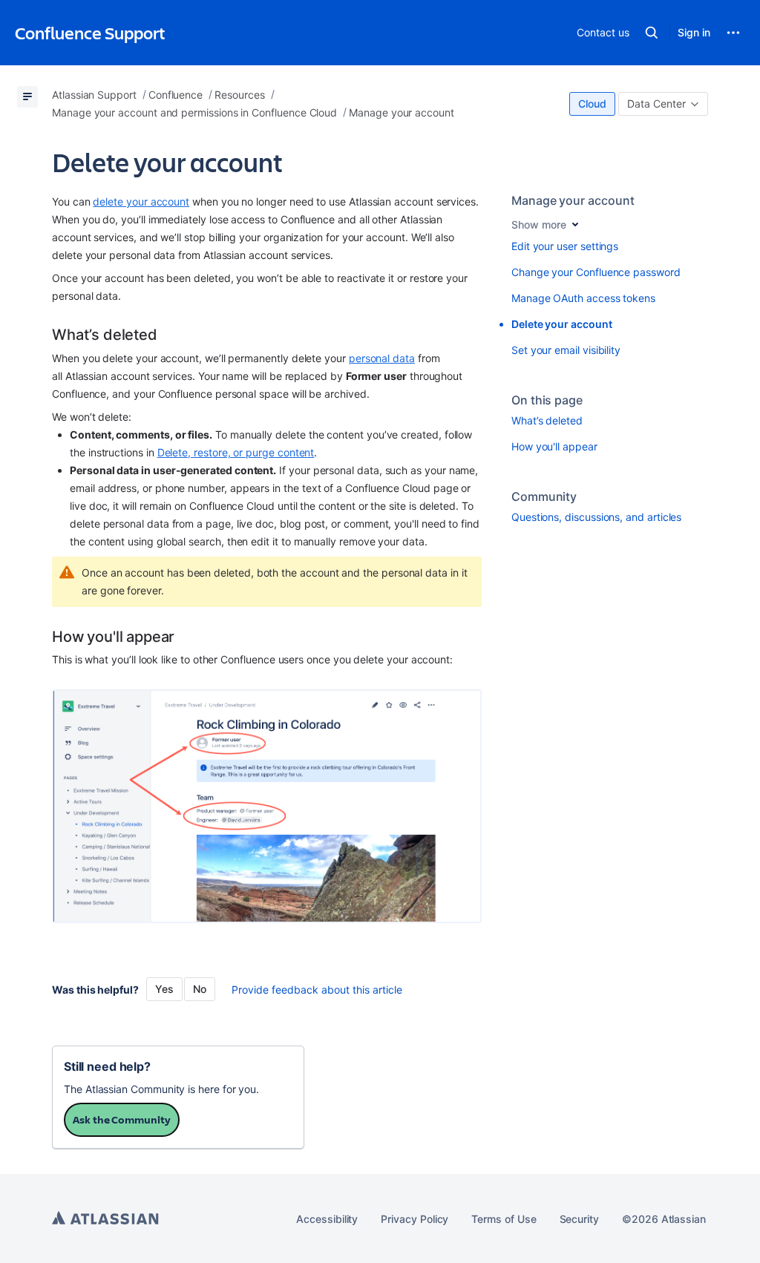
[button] (652, 33)
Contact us (603, 32)
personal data (382, 358)
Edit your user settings (564, 246)
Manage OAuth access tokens (583, 298)
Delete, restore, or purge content (236, 452)
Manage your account (573, 200)
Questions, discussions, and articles (596, 517)
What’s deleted (547, 420)
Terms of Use (503, 1219)
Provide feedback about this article (317, 989)
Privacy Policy (414, 1219)
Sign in (694, 32)
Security (579, 1219)
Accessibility (327, 1219)
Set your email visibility (565, 350)
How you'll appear (554, 446)
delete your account (141, 201)
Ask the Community (122, 1119)
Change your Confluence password (596, 272)
